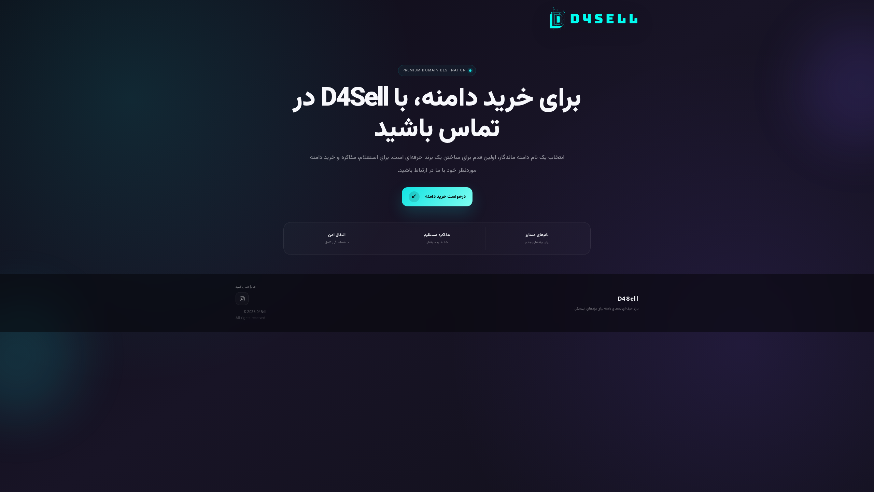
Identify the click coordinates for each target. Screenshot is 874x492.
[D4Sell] (593, 19)
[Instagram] (242, 298)
